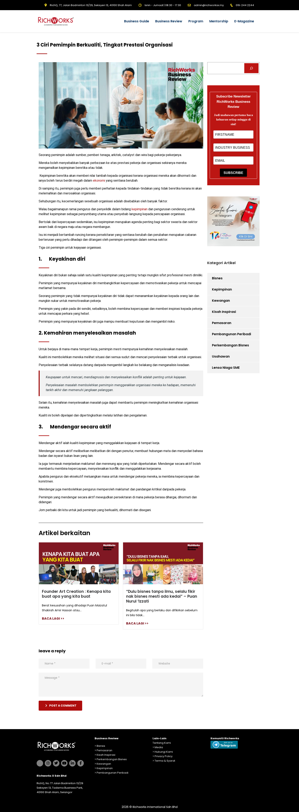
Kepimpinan (222, 289)
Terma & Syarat (165, 761)
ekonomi (99, 180)
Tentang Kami (162, 743)
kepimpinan (139, 209)
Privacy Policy (163, 756)
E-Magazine (244, 21)
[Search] (251, 68)
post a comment (62, 706)
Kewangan (221, 300)
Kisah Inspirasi (224, 311)
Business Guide (136, 21)
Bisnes (217, 278)
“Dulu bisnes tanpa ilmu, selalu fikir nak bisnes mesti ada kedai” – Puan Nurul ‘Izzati (161, 596)
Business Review (168, 21)
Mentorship (218, 21)
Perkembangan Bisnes (230, 345)
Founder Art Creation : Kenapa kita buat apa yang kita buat (76, 594)
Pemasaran (221, 323)
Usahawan (221, 356)
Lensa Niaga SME (226, 367)
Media (159, 747)
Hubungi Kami (164, 752)
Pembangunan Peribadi (231, 334)
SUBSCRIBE (233, 173)
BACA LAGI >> (53, 618)
